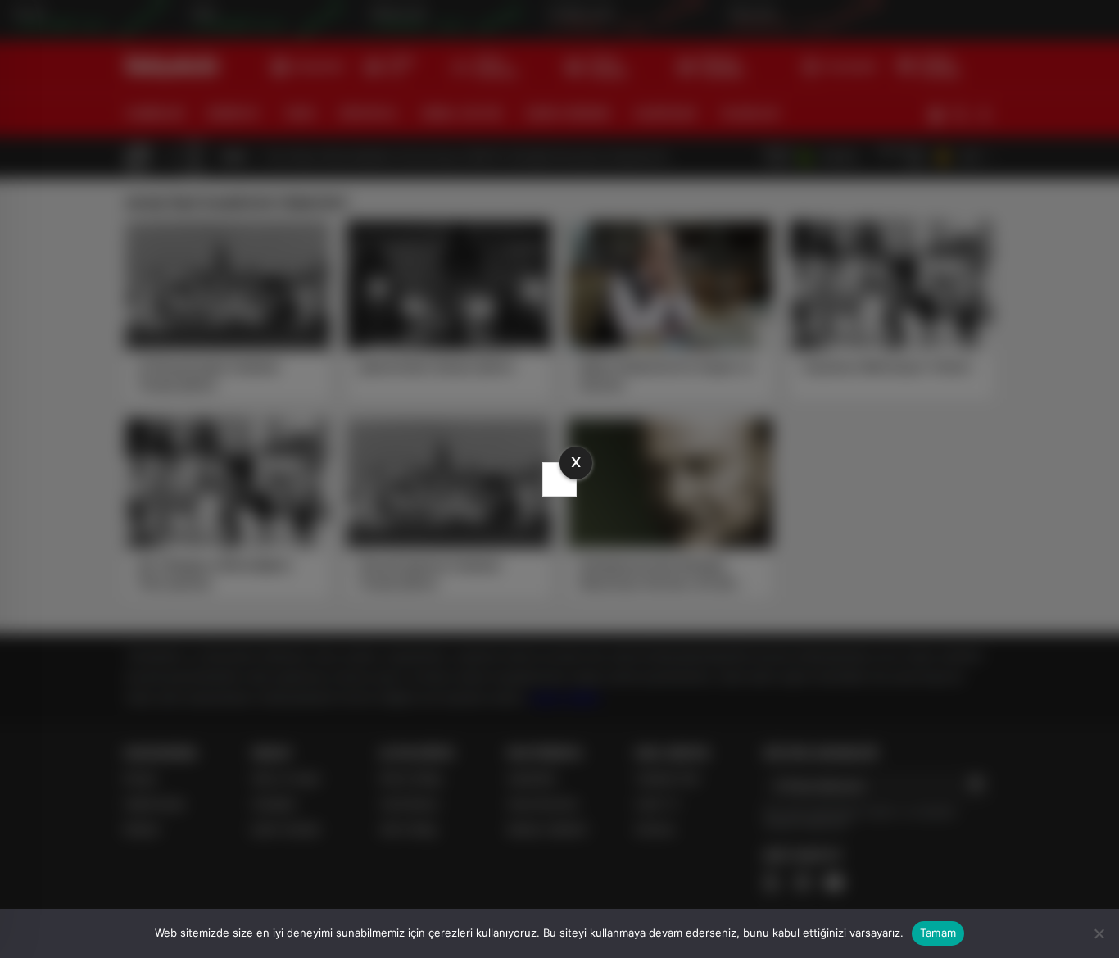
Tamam (938, 932)
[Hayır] (1098, 933)
